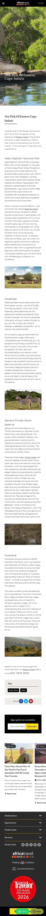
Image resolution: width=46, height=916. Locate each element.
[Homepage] (23, 3)
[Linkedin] (27, 844)
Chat (24, 911)
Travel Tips (16, 72)
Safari (23, 690)
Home (7, 72)
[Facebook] (31, 844)
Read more (11, 794)
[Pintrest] (35, 844)
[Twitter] (23, 844)
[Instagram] (39, 844)
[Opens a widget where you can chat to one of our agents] (37, 912)
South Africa (13, 690)
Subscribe (31, 726)
